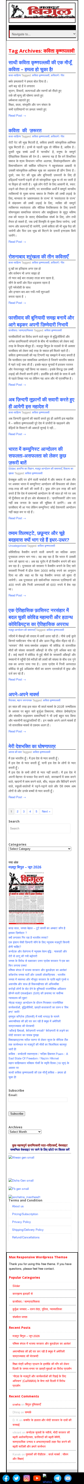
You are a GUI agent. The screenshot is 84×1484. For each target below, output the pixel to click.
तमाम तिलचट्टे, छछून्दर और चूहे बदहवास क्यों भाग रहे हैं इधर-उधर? (39, 536)
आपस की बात (15, 752)
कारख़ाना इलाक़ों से (23, 1293)
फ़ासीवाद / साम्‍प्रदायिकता (21, 330)
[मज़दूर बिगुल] (42, 16)
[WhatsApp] (47, 1478)
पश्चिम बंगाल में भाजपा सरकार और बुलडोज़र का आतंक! (38, 970)
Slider (12, 468)
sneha (16, 1404)
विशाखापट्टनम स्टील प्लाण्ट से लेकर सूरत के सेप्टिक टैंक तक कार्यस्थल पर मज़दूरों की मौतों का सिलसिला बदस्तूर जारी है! (38, 1044)
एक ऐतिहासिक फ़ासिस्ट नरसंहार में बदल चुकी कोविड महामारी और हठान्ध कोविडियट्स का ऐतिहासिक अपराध (41, 617)
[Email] (67, 1478)
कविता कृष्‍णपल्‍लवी (41, 75)
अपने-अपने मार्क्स (24, 694)
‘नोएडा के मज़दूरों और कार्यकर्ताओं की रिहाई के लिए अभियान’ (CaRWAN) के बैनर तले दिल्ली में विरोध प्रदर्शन (39, 1381)
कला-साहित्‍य (15, 75)
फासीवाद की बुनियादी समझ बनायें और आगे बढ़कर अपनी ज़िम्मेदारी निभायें (41, 321)
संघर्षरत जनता (20, 1317)
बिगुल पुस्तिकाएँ (33, 1404)
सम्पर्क (28, 1412)
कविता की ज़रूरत (25, 130)
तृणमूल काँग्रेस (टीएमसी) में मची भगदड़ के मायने (34, 1016)
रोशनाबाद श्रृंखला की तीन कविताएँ (39, 256)
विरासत (12, 700)
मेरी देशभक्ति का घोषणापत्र (32, 746)
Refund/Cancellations (26, 1237)
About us (18, 1206)
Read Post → (17, 115)
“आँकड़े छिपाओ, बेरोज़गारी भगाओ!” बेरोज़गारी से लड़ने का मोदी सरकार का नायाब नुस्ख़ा (39, 1032)
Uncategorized (17, 545)
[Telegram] (57, 1478)
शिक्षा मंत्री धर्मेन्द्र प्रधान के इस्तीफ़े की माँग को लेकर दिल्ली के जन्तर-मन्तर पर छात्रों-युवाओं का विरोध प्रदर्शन (42, 1366)
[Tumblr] (78, 1478)
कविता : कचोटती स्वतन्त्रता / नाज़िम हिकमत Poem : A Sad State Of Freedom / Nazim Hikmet (38, 1056)
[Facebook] (6, 1478)
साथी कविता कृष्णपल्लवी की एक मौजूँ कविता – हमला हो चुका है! (40, 65)
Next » (46, 811)
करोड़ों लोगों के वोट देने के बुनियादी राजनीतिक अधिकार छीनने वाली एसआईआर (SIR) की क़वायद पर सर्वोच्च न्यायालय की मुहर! (37, 993)
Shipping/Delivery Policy (28, 1229)
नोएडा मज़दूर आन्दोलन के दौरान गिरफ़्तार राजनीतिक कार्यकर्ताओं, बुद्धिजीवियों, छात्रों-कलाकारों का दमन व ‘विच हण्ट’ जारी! (38, 1007)
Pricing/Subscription (25, 1214)
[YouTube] (36, 1478)
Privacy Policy (21, 1222)
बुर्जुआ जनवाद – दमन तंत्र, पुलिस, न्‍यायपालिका (37, 1309)
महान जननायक (24, 700)
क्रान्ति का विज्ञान (25, 468)
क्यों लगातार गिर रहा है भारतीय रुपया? (28, 937)
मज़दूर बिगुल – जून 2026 (25, 867)
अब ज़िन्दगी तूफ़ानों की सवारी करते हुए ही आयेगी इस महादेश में (41, 403)
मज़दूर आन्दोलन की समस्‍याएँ (48, 468)
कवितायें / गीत (57, 75)
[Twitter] (16, 1478)
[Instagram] (26, 1478)
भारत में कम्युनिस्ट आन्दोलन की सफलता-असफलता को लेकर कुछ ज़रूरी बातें (37, 455)
